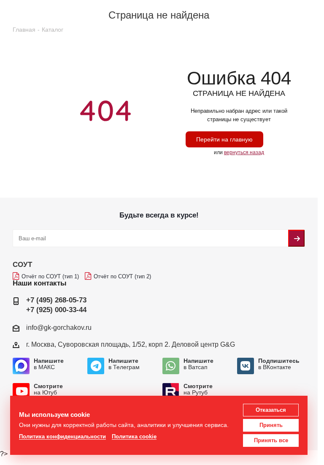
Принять (271, 425)
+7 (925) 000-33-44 (56, 310)
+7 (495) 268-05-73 (56, 300)
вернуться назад (244, 152)
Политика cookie (134, 436)
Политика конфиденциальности (62, 436)
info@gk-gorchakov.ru (59, 327)
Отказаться (271, 410)
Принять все (271, 440)
